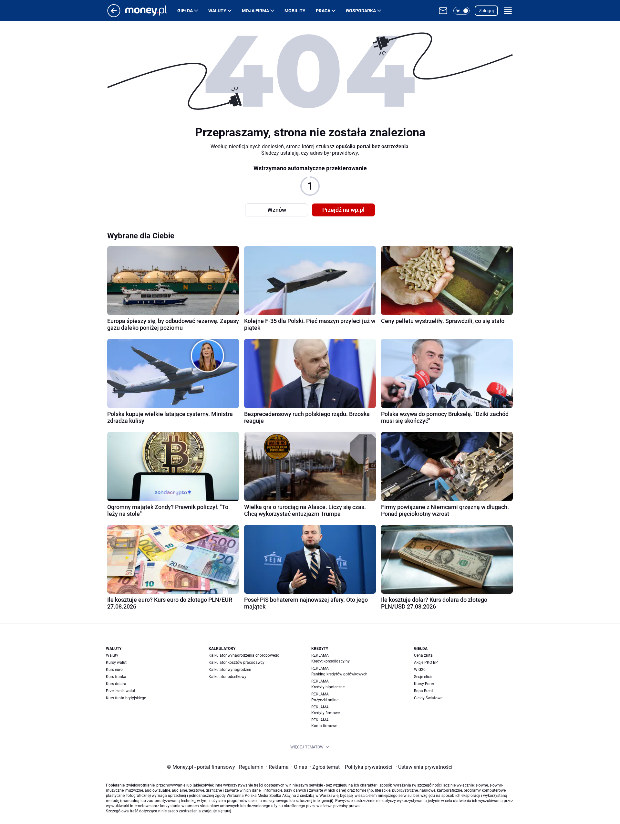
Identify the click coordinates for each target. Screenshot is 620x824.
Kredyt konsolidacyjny (330, 661)
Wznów (276, 209)
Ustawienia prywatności (424, 767)
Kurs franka (116, 676)
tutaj (227, 811)
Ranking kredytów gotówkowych (339, 674)
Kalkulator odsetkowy (227, 676)
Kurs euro (114, 669)
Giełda (185, 10)
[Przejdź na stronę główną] (113, 15)
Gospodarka (361, 10)
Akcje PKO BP (426, 662)
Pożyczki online (324, 700)
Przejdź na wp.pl (343, 209)
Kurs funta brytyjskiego (126, 698)
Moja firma (255, 10)
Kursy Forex (424, 684)
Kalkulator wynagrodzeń (230, 669)
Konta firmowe (324, 726)
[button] (461, 11)
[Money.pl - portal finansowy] (151, 10)
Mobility (294, 10)
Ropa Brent (423, 691)
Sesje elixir (423, 676)
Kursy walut (116, 662)
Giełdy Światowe (428, 698)
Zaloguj (486, 10)
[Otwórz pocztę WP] (443, 10)
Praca (323, 10)
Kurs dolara (116, 684)
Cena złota (423, 655)
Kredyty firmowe (325, 713)
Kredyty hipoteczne (328, 687)
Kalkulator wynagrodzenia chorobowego (244, 655)
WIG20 (420, 669)
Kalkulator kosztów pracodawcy (236, 662)
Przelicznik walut (120, 691)
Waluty (217, 10)
